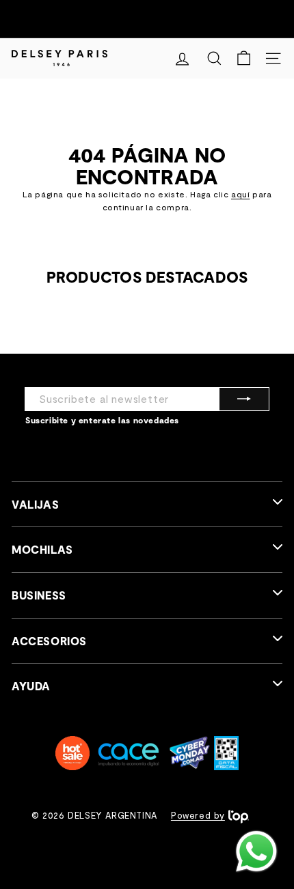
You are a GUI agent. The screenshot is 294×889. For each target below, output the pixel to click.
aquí (240, 194)
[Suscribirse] (244, 399)
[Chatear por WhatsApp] (256, 851)
